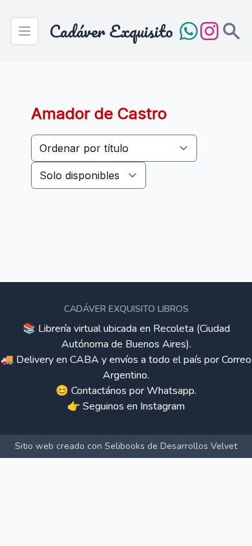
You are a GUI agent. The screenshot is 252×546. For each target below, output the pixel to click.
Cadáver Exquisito (111, 31)
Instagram (162, 406)
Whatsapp (170, 391)
